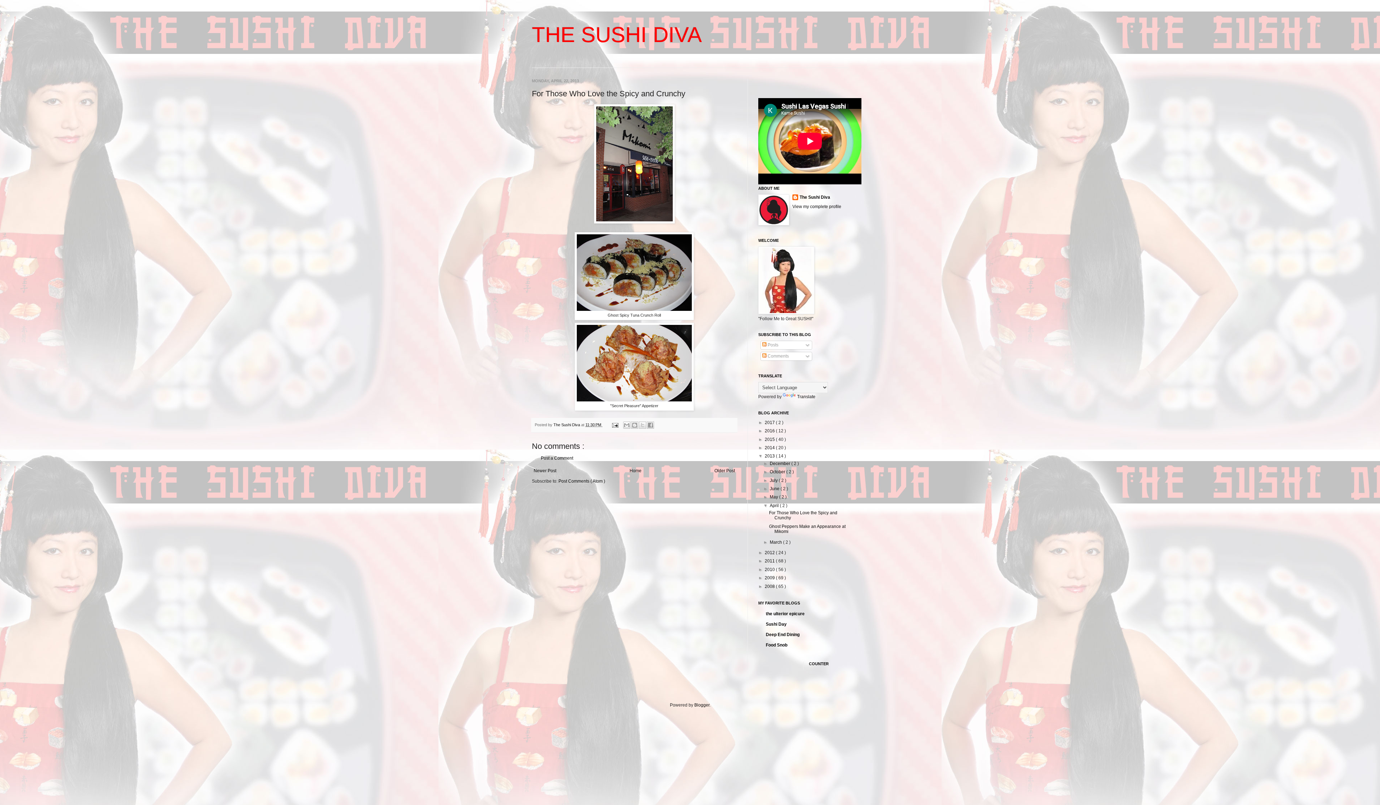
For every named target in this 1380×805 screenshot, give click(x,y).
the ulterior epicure (785, 613)
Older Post (724, 470)
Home (635, 470)
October (778, 471)
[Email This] (626, 425)
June (775, 488)
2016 (770, 430)
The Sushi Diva (815, 197)
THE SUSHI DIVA (617, 35)
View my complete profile (816, 206)
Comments (778, 356)
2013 (770, 456)
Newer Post (545, 470)
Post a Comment (557, 458)
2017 (770, 422)
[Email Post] (615, 425)
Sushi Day (776, 624)
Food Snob (776, 645)
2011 (770, 561)
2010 (770, 569)
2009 (770, 577)
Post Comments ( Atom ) (581, 481)
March (776, 542)
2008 (770, 586)
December (780, 463)
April (775, 505)
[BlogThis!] (634, 425)
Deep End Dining (783, 634)
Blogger (701, 705)
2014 (770, 447)
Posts (772, 345)
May (774, 497)
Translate (806, 396)
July (774, 480)
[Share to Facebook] (650, 425)
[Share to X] (642, 425)
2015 (770, 439)
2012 (770, 552)
